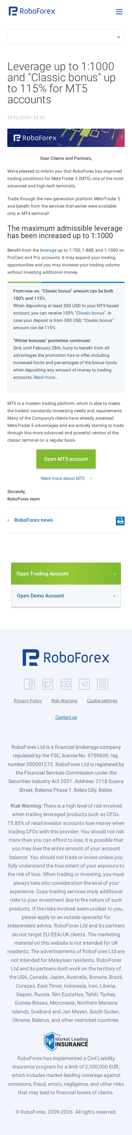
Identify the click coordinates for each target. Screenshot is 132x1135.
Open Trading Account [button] (42, 574)
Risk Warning (64, 700)
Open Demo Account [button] (40, 596)
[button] (32, 11)
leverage (48, 250)
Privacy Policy (28, 700)
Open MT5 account (66, 459)
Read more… (46, 377)
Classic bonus (90, 313)
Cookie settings (102, 700)
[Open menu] (119, 12)
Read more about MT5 (63, 478)
